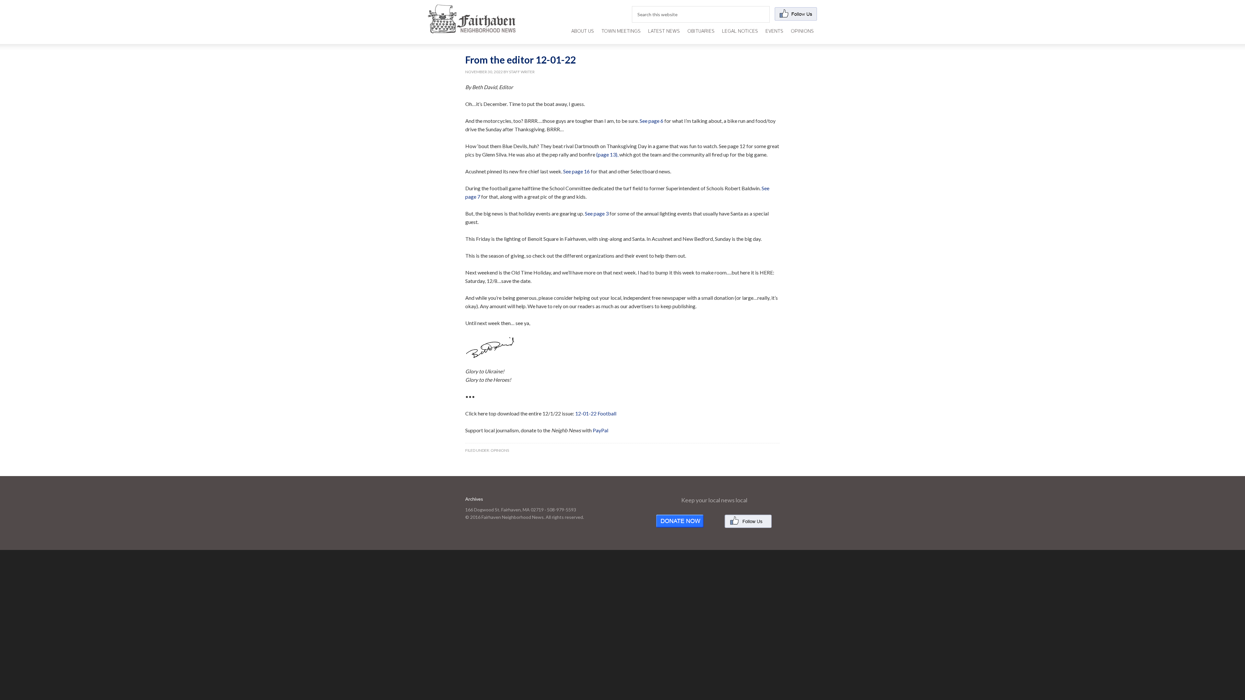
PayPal (600, 430)
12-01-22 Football (595, 413)
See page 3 (597, 213)
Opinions (500, 450)
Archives (474, 499)
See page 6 (651, 121)
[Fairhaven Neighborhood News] (472, 28)
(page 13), (607, 154)
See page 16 (576, 171)
